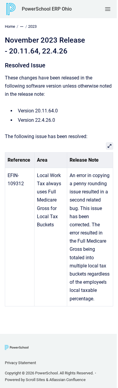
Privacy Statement (20, 363)
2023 (32, 26)
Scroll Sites (35, 379)
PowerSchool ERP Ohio (47, 9)
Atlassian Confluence (67, 379)
